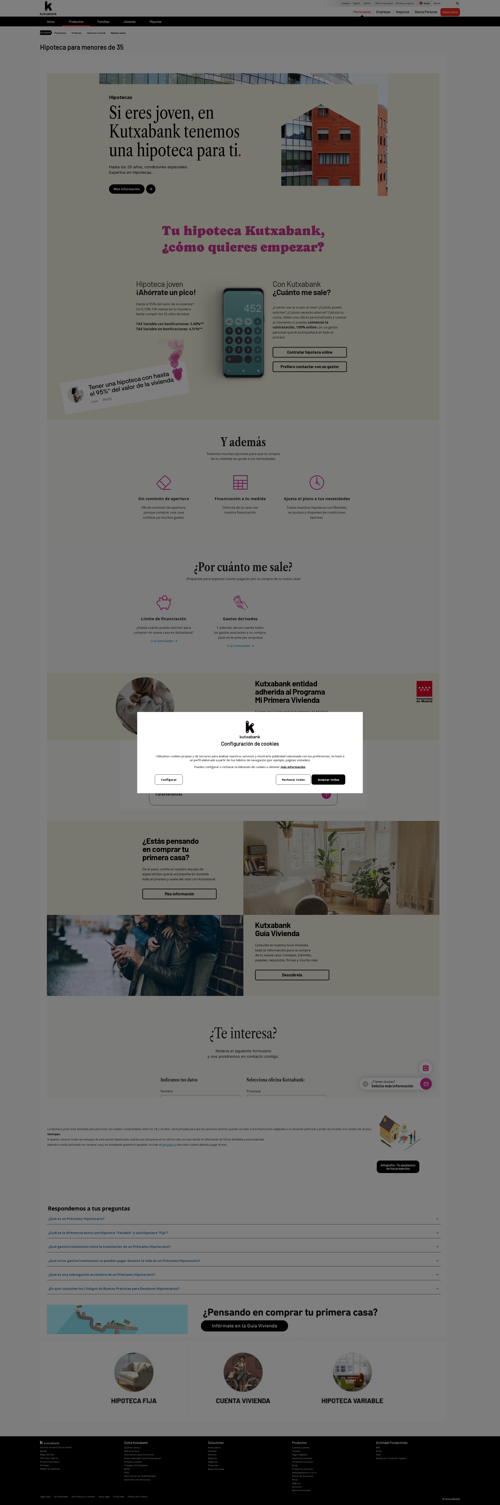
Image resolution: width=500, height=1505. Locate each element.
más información (293, 767)
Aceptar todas (328, 779)
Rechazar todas (293, 779)
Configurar (169, 779)
